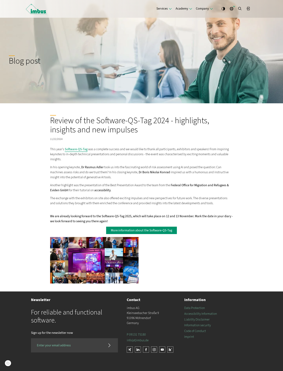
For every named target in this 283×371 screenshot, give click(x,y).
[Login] (248, 9)
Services (162, 8)
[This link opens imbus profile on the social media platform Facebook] (146, 350)
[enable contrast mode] (223, 9)
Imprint (189, 336)
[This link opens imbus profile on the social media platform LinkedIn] (138, 350)
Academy (182, 8)
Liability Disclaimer (197, 319)
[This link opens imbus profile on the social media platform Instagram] (154, 350)
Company (202, 8)
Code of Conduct (195, 331)
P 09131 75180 (136, 334)
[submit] (109, 345)
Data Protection (194, 308)
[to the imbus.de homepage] (36, 8)
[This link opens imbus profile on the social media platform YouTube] (162, 350)
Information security (197, 325)
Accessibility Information (200, 313)
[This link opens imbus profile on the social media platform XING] (130, 350)
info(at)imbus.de (138, 340)
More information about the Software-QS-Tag (141, 230)
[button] (240, 9)
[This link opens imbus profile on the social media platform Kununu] (170, 350)
